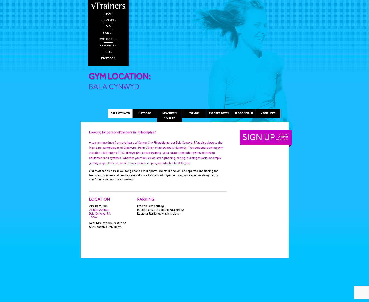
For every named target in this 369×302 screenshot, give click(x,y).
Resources (108, 45)
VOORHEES (268, 113)
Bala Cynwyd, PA (100, 213)
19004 (93, 217)
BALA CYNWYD (120, 113)
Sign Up (108, 32)
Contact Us (108, 39)
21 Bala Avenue (99, 209)
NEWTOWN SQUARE (169, 116)
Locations (108, 20)
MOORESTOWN (219, 113)
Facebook (108, 58)
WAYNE (194, 113)
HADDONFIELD (243, 113)
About (108, 13)
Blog (108, 52)
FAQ (108, 26)
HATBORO (144, 113)
